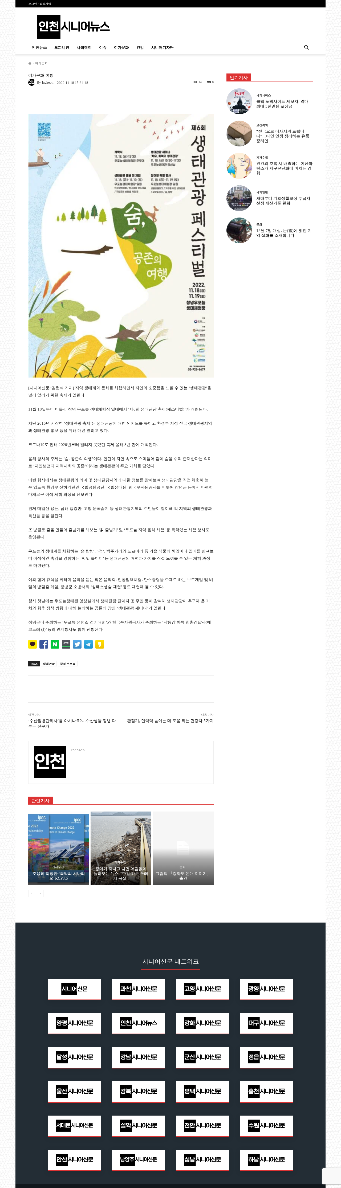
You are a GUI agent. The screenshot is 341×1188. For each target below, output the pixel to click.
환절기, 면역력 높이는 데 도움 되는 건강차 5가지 (170, 721)
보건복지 (262, 125)
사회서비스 (263, 95)
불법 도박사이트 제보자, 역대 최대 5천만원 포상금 (282, 103)
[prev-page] (31, 893)
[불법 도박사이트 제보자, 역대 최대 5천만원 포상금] (239, 101)
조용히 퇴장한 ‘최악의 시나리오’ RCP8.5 (59, 875)
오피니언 (61, 48)
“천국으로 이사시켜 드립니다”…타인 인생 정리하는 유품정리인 (282, 136)
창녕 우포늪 (67, 664)
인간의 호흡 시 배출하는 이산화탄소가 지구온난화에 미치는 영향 (284, 168)
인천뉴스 (39, 48)
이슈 (103, 48)
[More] (192, 689)
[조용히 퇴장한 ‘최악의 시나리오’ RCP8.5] (58, 848)
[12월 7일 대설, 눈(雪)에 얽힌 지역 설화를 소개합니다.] (239, 230)
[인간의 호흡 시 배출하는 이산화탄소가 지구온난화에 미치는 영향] (239, 166)
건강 (140, 48)
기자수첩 (58, 867)
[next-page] (40, 893)
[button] (306, 48)
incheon (48, 82)
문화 (182, 867)
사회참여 (84, 48)
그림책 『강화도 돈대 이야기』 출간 (183, 875)
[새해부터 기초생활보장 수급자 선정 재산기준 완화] (239, 198)
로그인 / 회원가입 (39, 3)
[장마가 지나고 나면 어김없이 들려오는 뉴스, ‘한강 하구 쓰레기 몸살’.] (121, 848)
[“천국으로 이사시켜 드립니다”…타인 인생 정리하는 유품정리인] (239, 133)
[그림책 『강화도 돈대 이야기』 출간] (183, 848)
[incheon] (32, 82)
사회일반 (262, 192)
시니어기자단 (162, 48)
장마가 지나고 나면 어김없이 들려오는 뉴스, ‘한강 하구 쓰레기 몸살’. (121, 873)
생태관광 (49, 664)
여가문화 (121, 48)
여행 (50, 75)
